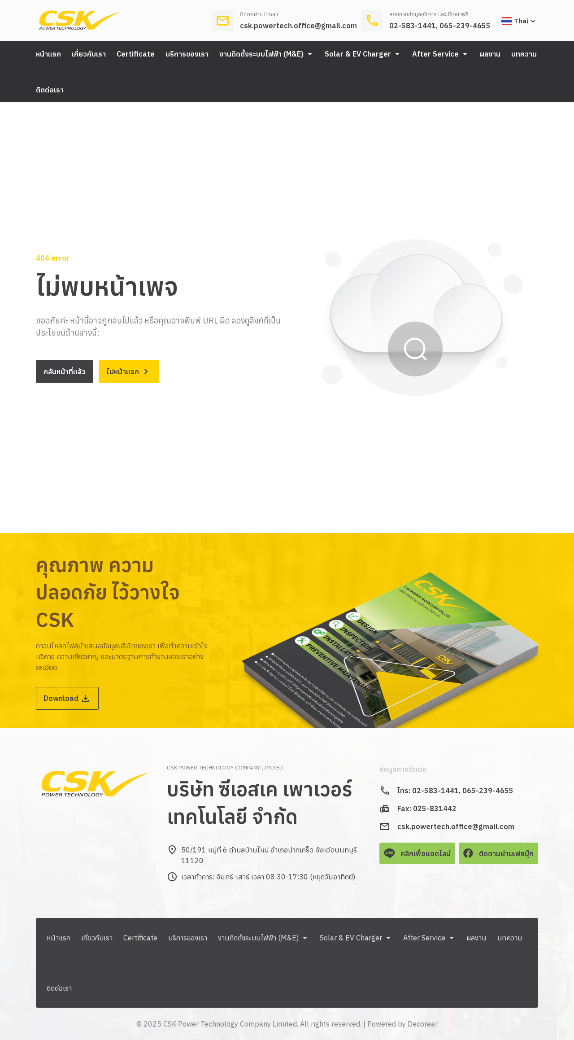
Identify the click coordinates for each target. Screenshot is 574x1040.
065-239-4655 (465, 25)
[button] (266, 53)
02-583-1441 (412, 25)
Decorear (423, 1023)
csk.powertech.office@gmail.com (298, 25)
